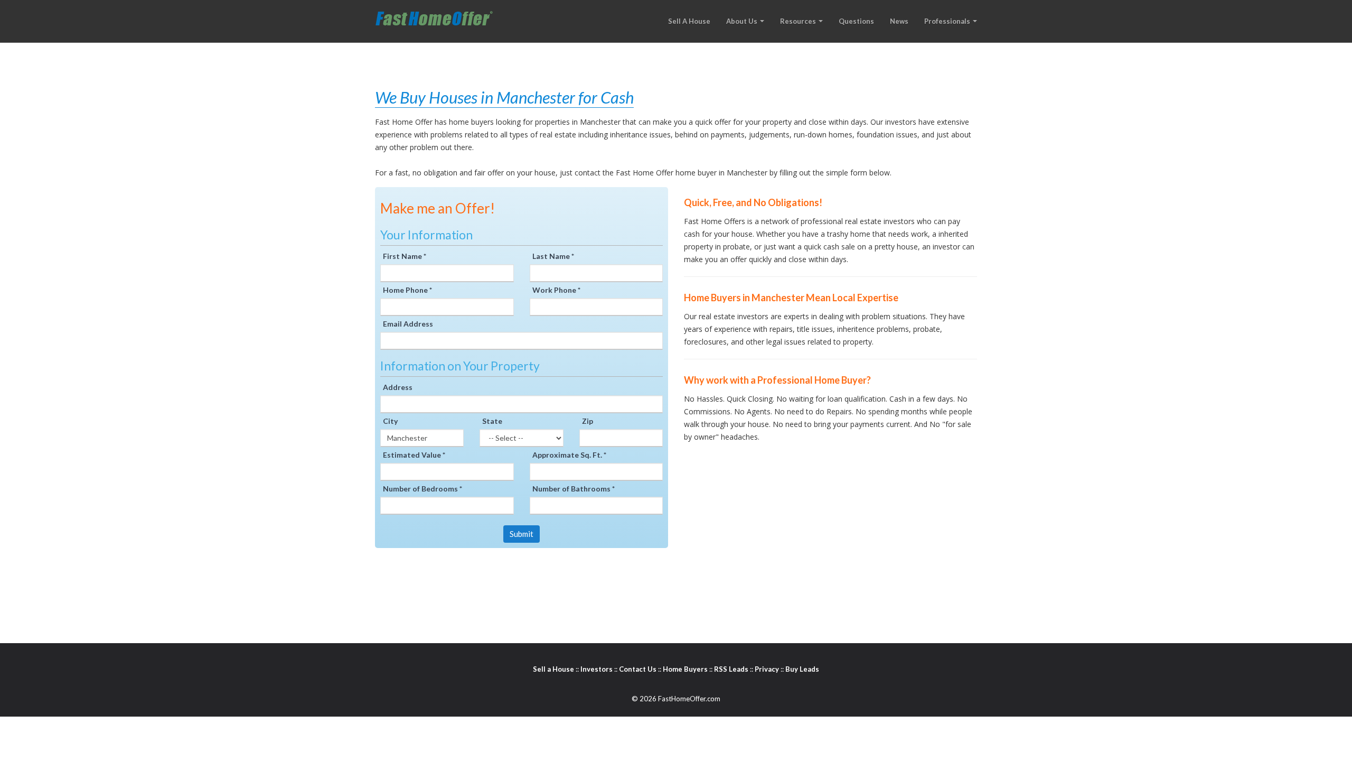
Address (397, 387)
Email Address (408, 323)
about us (742, 21)
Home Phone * (407, 289)
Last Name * (553, 256)
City (390, 420)
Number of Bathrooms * (573, 488)
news (899, 21)
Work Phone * (556, 289)
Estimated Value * (414, 454)
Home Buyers (685, 669)
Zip (587, 420)
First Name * (404, 256)
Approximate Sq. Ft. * (569, 454)
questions (856, 21)
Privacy (767, 669)
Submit (521, 534)
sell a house (689, 21)
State (492, 420)
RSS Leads (731, 669)
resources (799, 21)
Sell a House (553, 669)
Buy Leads (802, 669)
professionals (948, 21)
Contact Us (637, 669)
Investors (596, 669)
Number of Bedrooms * (422, 488)
